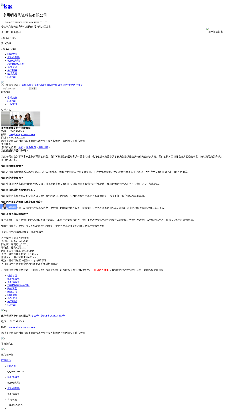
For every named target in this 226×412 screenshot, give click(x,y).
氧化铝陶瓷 (13, 60)
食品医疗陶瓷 (75, 85)
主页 (20, 147)
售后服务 (12, 97)
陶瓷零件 (63, 85)
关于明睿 (12, 70)
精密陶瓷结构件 (16, 64)
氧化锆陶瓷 (13, 57)
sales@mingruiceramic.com (22, 134)
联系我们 (12, 76)
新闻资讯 (12, 67)
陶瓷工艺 (12, 288)
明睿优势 (12, 295)
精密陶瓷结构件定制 (18, 285)
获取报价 (12, 104)
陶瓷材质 (12, 291)
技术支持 (12, 73)
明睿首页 (12, 54)
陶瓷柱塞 (52, 85)
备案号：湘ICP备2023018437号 (48, 315)
